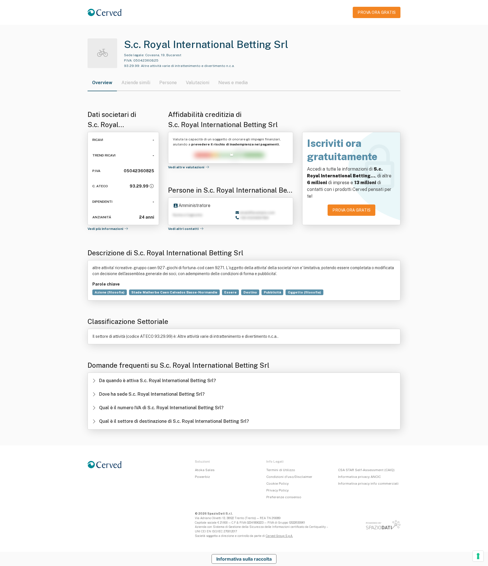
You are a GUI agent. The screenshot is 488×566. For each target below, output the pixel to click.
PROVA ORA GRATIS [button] (377, 12)
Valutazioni (197, 82)
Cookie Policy (277, 484)
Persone (168, 82)
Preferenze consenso (283, 497)
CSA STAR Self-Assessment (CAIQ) (366, 470)
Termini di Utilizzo (280, 470)
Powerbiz (202, 477)
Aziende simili (135, 82)
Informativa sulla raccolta (244, 559)
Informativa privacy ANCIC (359, 477)
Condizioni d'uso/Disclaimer (289, 477)
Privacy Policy (277, 490)
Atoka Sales (205, 470)
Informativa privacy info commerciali (368, 484)
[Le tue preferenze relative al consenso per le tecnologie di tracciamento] (478, 556)
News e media (233, 82)
